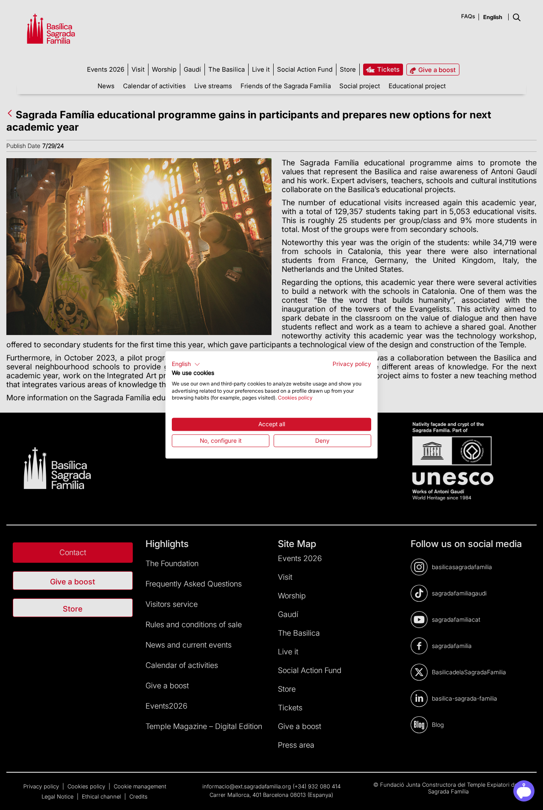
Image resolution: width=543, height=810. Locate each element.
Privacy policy (352, 363)
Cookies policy (295, 398)
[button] (186, 364)
